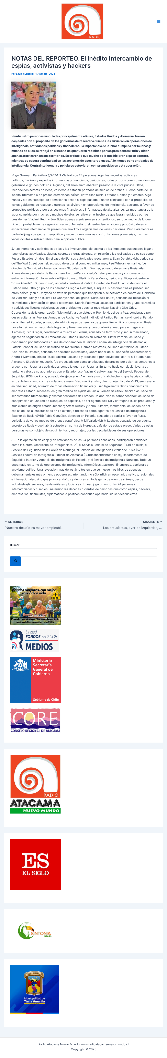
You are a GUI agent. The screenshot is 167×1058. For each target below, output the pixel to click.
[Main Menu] (158, 21)
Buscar (14, 545)
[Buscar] (15, 561)
